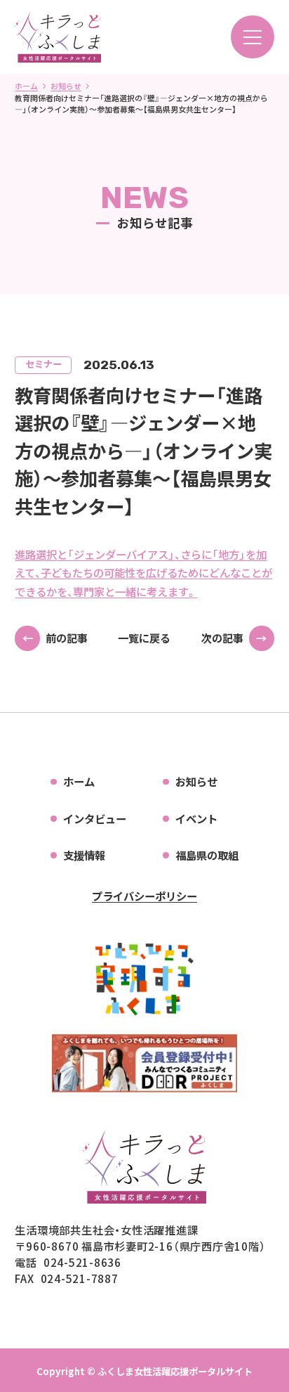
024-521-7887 (80, 1278)
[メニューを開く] (252, 37)
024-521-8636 (82, 1262)
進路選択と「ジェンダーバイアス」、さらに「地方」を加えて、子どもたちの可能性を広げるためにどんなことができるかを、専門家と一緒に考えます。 (143, 573)
